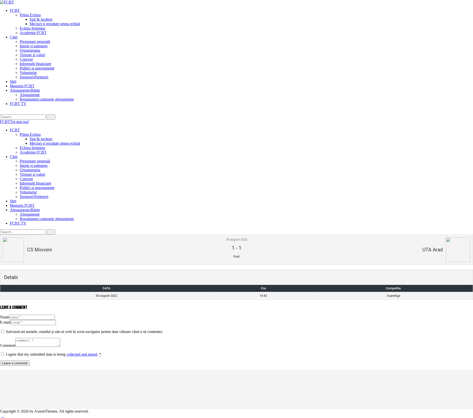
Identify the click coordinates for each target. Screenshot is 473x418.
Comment (7, 345)
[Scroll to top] (2, 416)
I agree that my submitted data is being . (53, 354)
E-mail (5, 322)
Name (4, 317)
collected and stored (82, 354)
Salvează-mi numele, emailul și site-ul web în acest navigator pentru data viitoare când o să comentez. (84, 332)
